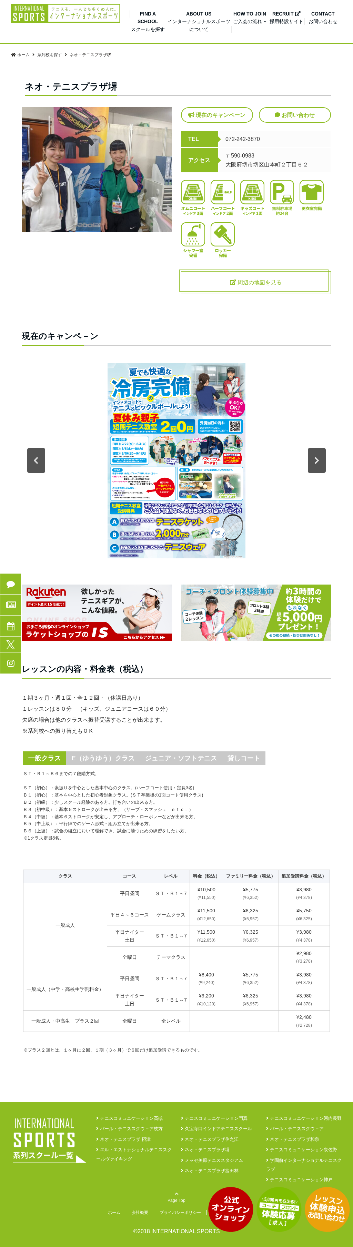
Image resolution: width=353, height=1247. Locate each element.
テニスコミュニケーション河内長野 (305, 1118)
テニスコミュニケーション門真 (215, 1118)
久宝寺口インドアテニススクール (217, 1128)
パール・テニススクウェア (296, 1128)
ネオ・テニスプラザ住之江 (211, 1139)
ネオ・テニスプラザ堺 (206, 1149)
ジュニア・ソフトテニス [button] (181, 758)
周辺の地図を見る (259, 282)
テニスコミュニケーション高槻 (131, 1118)
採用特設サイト (286, 17)
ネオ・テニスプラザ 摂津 (125, 1139)
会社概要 (140, 1212)
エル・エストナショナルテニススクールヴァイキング (134, 1154)
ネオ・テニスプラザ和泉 (294, 1139)
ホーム (114, 1212)
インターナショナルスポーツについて (199, 21)
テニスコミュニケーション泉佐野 (303, 1149)
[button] (36, 460)
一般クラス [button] (44, 758)
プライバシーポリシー (180, 1212)
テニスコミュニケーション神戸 (301, 1179)
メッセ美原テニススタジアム (213, 1160)
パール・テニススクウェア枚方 (131, 1128)
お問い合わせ (323, 17)
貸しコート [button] (244, 758)
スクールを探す (148, 21)
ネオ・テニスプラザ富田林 (211, 1170)
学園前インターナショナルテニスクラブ (304, 1165)
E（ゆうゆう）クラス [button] (103, 758)
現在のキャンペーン (219, 115)
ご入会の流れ (249, 17)
